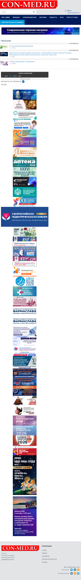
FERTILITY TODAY (72, 17)
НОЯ (2, 84)
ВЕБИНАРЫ (16, 17)
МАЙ (14, 81)
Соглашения (45, 556)
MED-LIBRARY (5, 17)
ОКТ (23, 81)
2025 (15, 76)
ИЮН (17, 81)
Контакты (44, 562)
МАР (8, 81)
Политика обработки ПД (49, 559)
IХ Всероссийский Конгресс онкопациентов (22, 61)
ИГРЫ (62, 17)
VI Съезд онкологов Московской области (21, 46)
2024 (10, 76)
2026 (19, 76)
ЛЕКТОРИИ (43, 17)
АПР (11, 81)
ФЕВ (5, 81)
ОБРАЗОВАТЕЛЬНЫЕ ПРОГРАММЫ (12, 22)
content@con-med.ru (7, 559)
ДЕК (5, 84)
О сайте (44, 550)
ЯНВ (2, 81)
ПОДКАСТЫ (53, 17)
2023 (6, 76)
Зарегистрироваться (73, 13)
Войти (69, 10)
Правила (44, 553)
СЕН (20, 81)
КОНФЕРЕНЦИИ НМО (29, 17)
